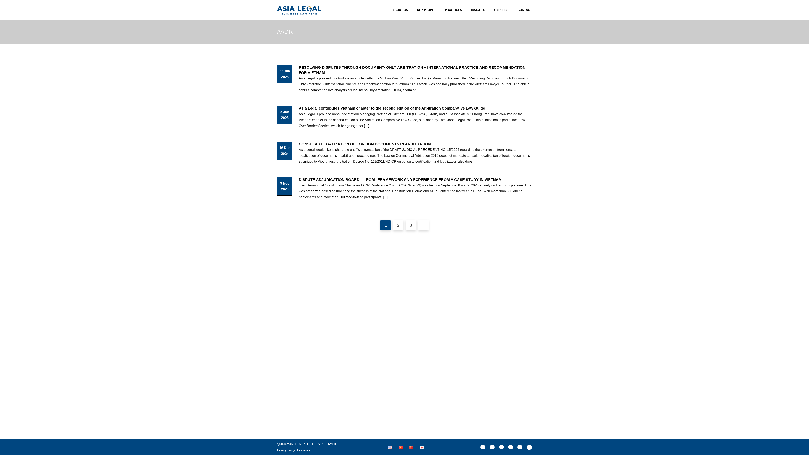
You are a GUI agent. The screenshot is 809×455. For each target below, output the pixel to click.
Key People (426, 10)
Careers (501, 10)
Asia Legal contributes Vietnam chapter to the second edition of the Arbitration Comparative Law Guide (392, 108)
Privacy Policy (286, 450)
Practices (453, 10)
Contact (525, 10)
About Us (400, 10)
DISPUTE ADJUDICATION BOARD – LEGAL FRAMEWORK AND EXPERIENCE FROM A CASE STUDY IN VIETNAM (400, 180)
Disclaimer (303, 450)
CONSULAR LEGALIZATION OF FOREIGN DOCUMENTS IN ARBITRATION (365, 144)
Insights (478, 10)
